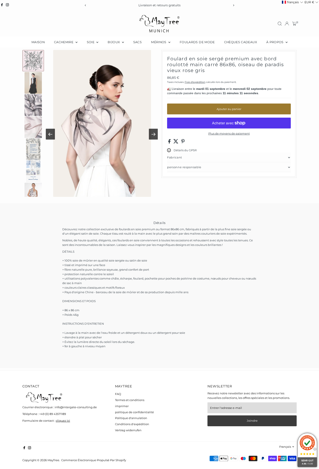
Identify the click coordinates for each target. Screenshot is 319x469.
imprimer (122, 406)
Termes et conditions (129, 400)
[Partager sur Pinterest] (183, 142)
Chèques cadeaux (240, 42)
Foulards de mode (197, 42)
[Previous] (85, 5)
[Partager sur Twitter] (176, 142)
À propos (275, 42)
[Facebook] (2, 5)
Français (285, 446)
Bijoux (114, 42)
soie (91, 42)
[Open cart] (294, 24)
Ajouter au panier (229, 109)
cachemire (64, 42)
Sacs (137, 42)
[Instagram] (7, 5)
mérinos (159, 42)
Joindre (252, 420)
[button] (292, 2)
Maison (38, 42)
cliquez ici (63, 420)
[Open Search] (280, 24)
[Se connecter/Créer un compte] (287, 24)
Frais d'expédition (195, 82)
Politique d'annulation (131, 418)
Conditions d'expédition (132, 424)
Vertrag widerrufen (128, 430)
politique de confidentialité (134, 412)
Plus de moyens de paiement (229, 133)
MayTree (53, 460)
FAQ (118, 394)
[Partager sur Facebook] (169, 142)
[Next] (233, 5)
